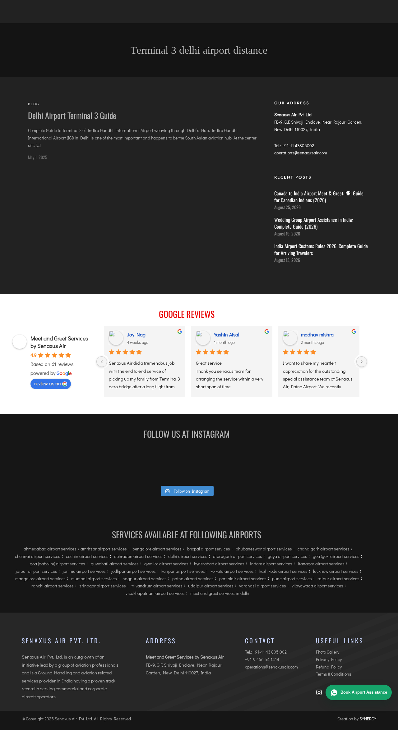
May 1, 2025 (37, 157)
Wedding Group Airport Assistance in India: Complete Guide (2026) (313, 223)
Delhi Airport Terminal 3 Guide (72, 115)
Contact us (287, 14)
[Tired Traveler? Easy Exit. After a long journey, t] (338, 464)
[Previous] (101, 361)
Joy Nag (136, 334)
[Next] (361, 361)
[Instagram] (319, 692)
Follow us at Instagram (186, 433)
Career (206, 14)
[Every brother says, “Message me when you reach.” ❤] (277, 464)
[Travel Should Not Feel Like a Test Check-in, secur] (35, 464)
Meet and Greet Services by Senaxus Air (59, 342)
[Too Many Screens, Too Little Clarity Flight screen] (217, 464)
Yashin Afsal (226, 334)
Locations (136, 14)
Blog (230, 14)
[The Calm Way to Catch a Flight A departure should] (156, 464)
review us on (47, 383)
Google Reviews (187, 314)
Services (173, 14)
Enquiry (255, 14)
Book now (354, 15)
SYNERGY (367, 719)
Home (77, 14)
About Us (104, 14)
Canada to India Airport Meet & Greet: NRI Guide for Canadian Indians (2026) (318, 196)
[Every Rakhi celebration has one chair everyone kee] (95, 464)
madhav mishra (317, 334)
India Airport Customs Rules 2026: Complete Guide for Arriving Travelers (321, 249)
